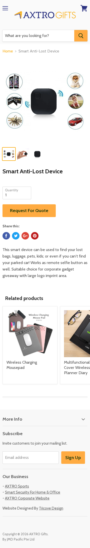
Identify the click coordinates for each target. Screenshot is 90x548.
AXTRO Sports (17, 486)
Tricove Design (51, 508)
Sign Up (73, 457)
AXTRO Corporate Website (27, 498)
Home (7, 51)
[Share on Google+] (25, 236)
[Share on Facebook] (6, 236)
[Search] (81, 35)
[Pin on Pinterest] (34, 236)
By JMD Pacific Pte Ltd (18, 539)
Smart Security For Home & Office (32, 492)
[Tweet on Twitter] (16, 236)
